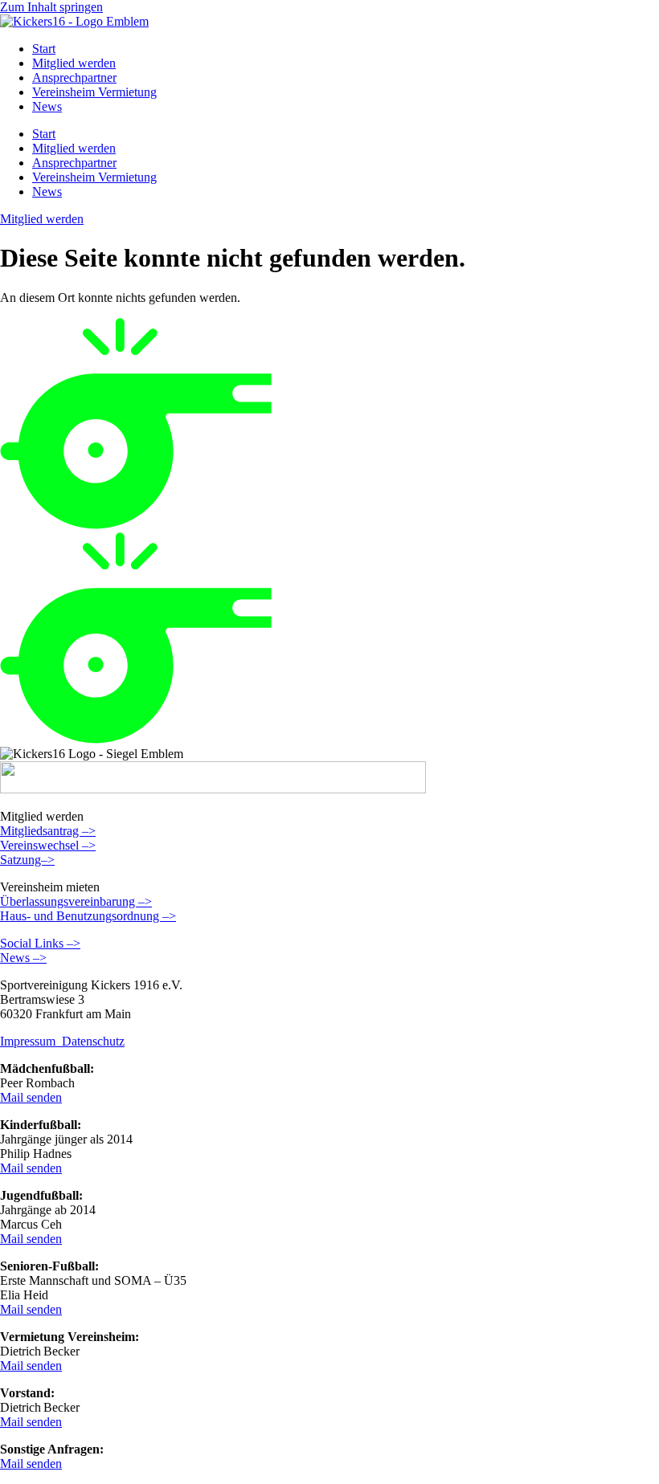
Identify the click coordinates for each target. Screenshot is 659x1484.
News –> (23, 957)
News (47, 106)
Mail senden (31, 1097)
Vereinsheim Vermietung (94, 92)
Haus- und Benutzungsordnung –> (88, 916)
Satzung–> (27, 859)
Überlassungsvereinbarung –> (76, 901)
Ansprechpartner (74, 77)
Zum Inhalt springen (51, 7)
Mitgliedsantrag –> (48, 831)
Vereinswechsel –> (48, 845)
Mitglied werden (74, 63)
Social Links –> (40, 943)
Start (43, 48)
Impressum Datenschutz (62, 1041)
